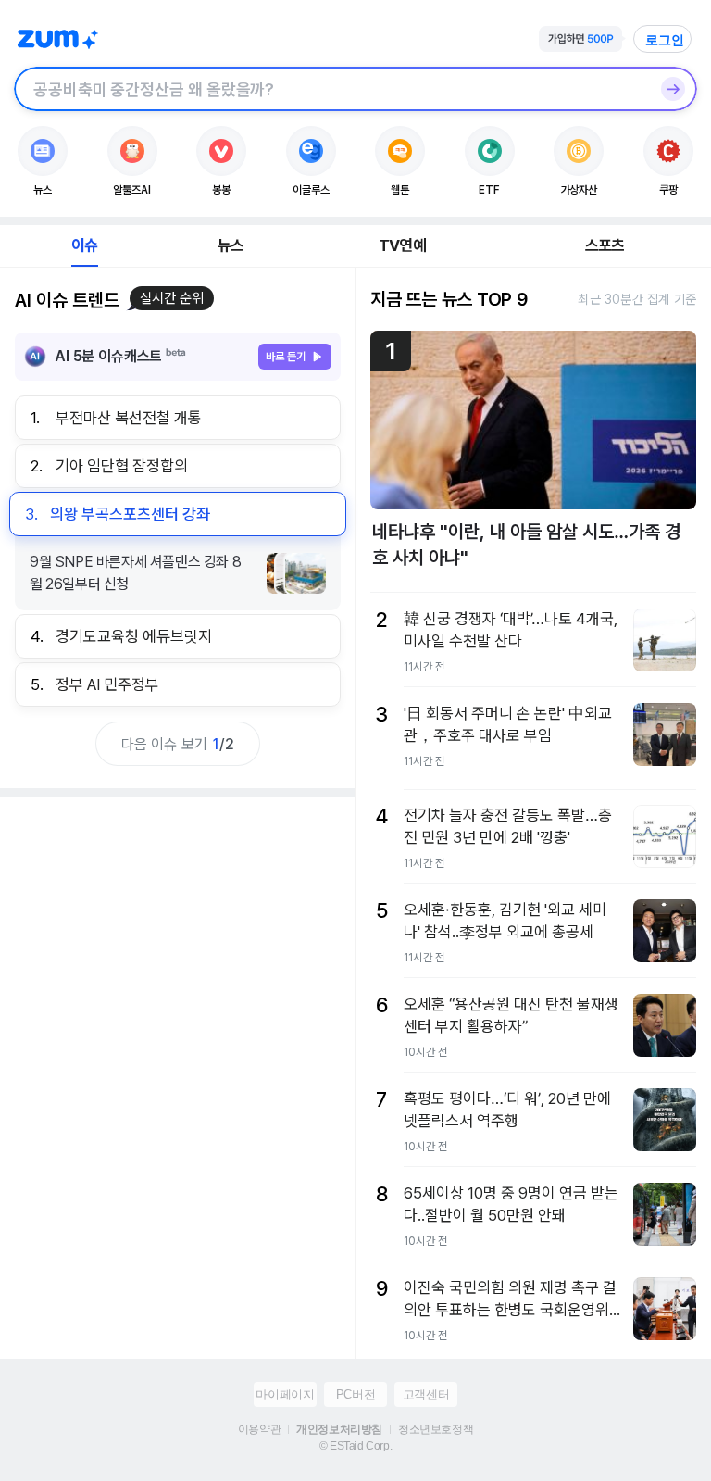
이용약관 (259, 1429)
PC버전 (355, 1394)
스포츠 (605, 245)
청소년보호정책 (435, 1429)
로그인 (664, 39)
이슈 (84, 245)
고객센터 (426, 1394)
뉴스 (230, 245)
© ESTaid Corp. (355, 1445)
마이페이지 (285, 1394)
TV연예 (402, 245)
